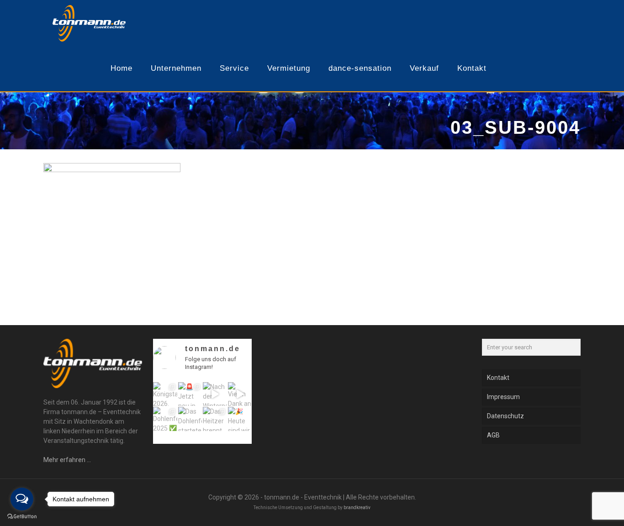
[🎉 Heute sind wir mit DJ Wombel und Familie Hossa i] (240, 419)
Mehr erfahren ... (67, 459)
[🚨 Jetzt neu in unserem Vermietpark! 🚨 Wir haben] (190, 394)
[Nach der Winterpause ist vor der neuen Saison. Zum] (215, 394)
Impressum (503, 396)
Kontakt (498, 377)
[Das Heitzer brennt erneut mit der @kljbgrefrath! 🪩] (215, 419)
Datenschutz (505, 416)
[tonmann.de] (89, 23)
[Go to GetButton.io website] (22, 517)
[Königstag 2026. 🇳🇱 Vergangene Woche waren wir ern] (165, 394)
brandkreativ (357, 507)
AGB (493, 435)
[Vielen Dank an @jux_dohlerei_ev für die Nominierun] (240, 394)
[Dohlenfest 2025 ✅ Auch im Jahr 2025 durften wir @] (165, 419)
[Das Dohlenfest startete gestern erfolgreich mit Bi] (190, 419)
